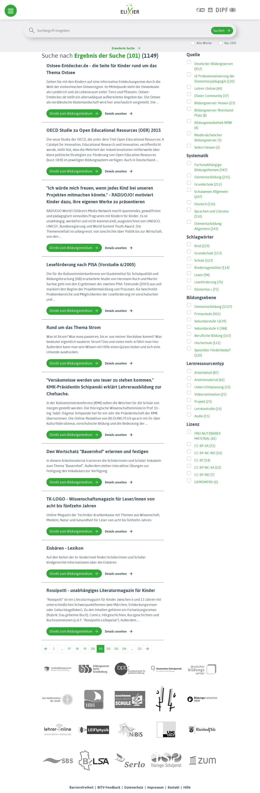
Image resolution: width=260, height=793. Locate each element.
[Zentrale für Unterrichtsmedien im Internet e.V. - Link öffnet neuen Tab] (202, 760)
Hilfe (187, 787)
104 (124, 648)
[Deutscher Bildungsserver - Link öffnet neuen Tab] (202, 669)
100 (93, 648)
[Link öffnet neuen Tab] (226, 9)
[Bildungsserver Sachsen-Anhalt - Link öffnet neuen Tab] (94, 760)
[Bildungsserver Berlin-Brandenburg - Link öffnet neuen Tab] (94, 669)
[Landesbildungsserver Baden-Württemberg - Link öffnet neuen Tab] (57, 669)
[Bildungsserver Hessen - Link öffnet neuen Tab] (166, 699)
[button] (11, 11)
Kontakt (173, 787)
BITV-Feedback (108, 787)
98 (77, 648)
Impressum (155, 787)
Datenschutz (133, 787)
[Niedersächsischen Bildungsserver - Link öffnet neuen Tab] (130, 730)
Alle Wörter (204, 43)
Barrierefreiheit (81, 787)
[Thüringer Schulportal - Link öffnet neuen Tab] (166, 760)
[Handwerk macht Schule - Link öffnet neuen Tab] (130, 699)
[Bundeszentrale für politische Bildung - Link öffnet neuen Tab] (130, 669)
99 (85, 648)
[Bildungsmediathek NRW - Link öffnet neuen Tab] (202, 699)
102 (108, 648)
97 (69, 648)
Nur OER (230, 43)
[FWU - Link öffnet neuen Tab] (57, 699)
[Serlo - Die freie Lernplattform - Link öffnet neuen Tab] (130, 760)
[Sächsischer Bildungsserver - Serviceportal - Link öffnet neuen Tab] (57, 760)
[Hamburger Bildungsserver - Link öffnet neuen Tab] (94, 699)
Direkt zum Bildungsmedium (70, 113)
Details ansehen (116, 113)
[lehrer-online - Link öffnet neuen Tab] (57, 730)
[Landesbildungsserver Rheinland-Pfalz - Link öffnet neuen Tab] (202, 730)
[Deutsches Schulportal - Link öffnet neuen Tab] (166, 669)
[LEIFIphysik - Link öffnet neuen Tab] (94, 730)
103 (116, 648)
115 (140, 648)
